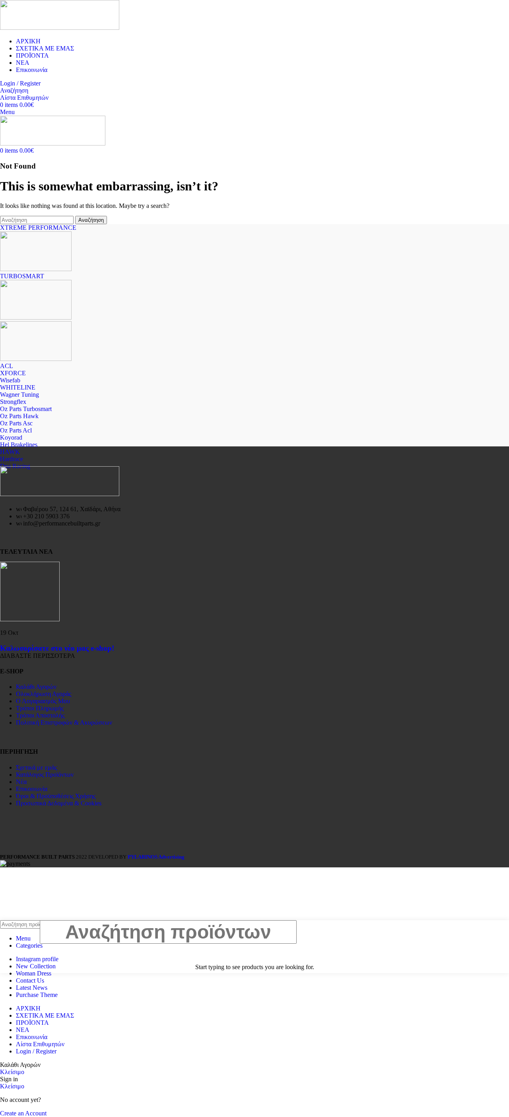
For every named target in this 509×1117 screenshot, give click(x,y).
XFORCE (13, 373)
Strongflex (13, 401)
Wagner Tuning (19, 394)
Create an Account (23, 1113)
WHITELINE (17, 387)
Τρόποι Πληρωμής (40, 708)
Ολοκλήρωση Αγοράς (43, 693)
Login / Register (36, 1051)
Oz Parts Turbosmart (26, 408)
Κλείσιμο (12, 1072)
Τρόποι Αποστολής (40, 715)
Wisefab (10, 380)
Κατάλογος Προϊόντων (45, 774)
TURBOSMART (22, 276)
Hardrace (11, 459)
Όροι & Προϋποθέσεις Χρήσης (55, 796)
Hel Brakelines (18, 444)
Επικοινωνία (31, 788)
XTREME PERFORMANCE (38, 227)
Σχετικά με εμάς (36, 767)
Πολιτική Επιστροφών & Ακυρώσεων (64, 722)
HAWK (10, 451)
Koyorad (11, 437)
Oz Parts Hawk (19, 416)
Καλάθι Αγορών (36, 686)
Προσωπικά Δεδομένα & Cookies (58, 803)
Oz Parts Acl (16, 430)
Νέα (21, 781)
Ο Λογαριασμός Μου (43, 701)
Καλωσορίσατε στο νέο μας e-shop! (57, 648)
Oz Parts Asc (16, 423)
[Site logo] (59, 27)
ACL (6, 366)
